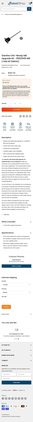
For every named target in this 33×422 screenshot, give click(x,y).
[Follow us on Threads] (25, 398)
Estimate (6, 306)
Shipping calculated (13, 75)
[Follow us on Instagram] (9, 398)
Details (4, 129)
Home (2, 14)
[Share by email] (30, 116)
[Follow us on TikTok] (19, 398)
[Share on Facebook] (20, 116)
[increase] (20, 103)
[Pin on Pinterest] (24, 116)
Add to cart (16, 109)
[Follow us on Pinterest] (12, 398)
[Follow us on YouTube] (16, 398)
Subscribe (16, 382)
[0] (30, 4)
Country (4, 281)
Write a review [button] (16, 266)
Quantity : (4, 103)
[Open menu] (2, 3)
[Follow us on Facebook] (3, 398)
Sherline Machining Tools (10, 65)
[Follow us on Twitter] (6, 398)
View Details (12, 129)
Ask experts (20, 129)
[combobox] (14, 9)
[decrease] (10, 103)
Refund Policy (5, 314)
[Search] (29, 9)
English (21, 390)
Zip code (4, 296)
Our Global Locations (6, 390)
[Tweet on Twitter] (27, 116)
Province (4, 288)
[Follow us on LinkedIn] (22, 398)
